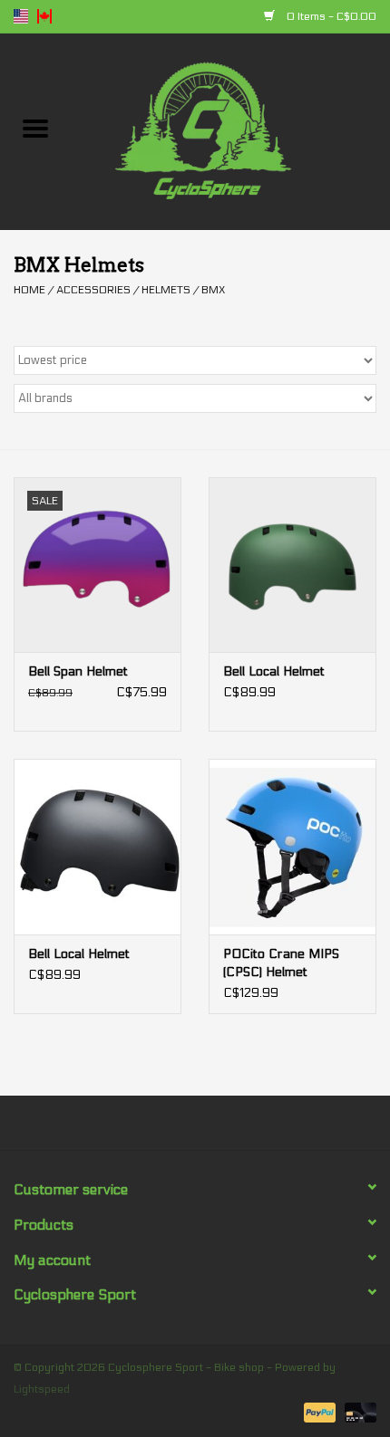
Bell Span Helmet (78, 671)
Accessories (93, 289)
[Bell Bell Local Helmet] (292, 565)
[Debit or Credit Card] (357, 1411)
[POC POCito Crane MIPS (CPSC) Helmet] (292, 846)
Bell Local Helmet (274, 671)
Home (29, 289)
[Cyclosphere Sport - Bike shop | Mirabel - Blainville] (230, 131)
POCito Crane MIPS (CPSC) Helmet (281, 963)
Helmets (165, 289)
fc (44, 16)
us (21, 16)
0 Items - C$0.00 (330, 16)
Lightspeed (42, 1389)
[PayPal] (317, 1411)
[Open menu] (35, 128)
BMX (213, 289)
